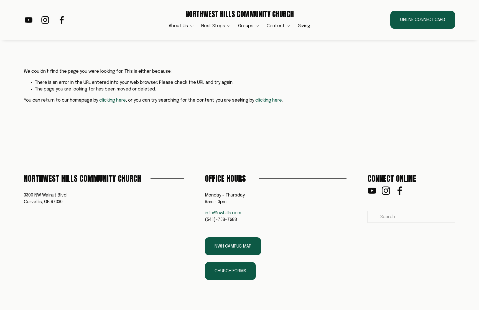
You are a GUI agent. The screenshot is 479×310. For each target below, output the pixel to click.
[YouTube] (28, 20)
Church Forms (230, 271)
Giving (304, 26)
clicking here (112, 100)
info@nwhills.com (223, 213)
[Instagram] (45, 20)
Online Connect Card (422, 19)
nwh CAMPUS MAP (233, 246)
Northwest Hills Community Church (239, 14)
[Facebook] (62, 20)
